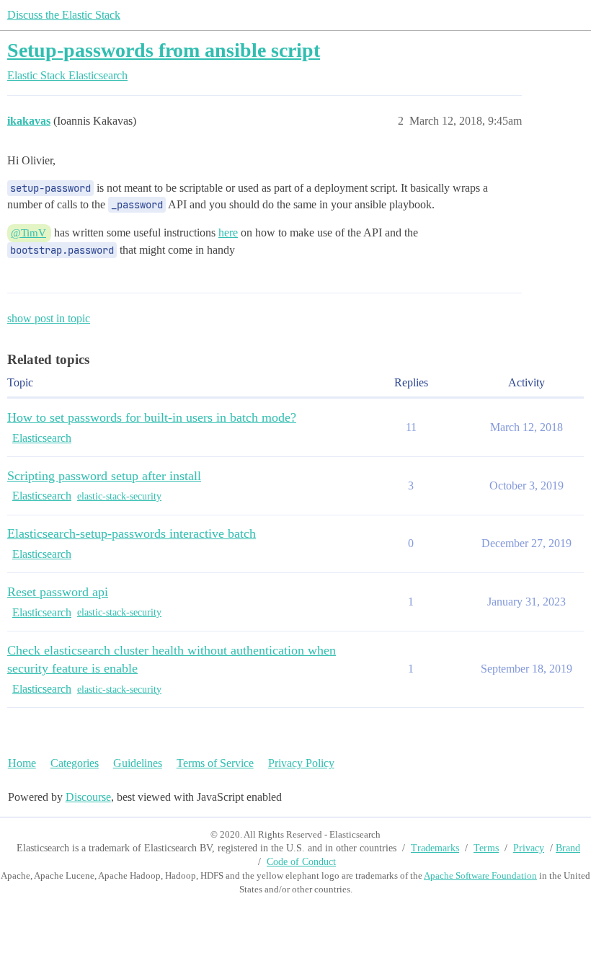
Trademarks (435, 848)
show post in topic (48, 318)
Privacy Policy (301, 763)
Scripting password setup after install (104, 476)
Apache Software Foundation (480, 875)
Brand (568, 848)
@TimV (28, 233)
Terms (486, 848)
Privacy (528, 848)
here (228, 232)
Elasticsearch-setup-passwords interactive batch (131, 533)
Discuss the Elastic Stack (63, 15)
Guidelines (137, 763)
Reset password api (57, 592)
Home (22, 763)
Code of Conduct (301, 861)
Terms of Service (215, 763)
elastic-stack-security (119, 496)
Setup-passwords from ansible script (163, 50)
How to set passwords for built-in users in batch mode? (151, 417)
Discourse (88, 797)
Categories (74, 763)
